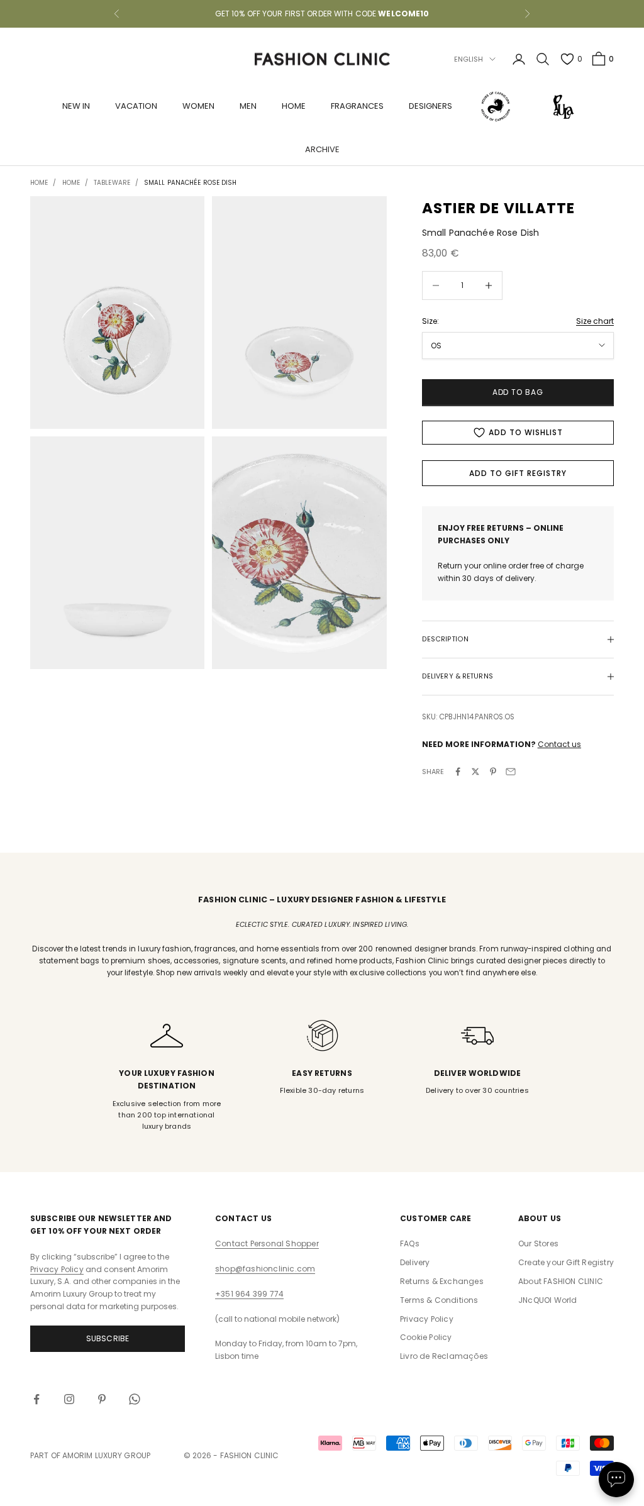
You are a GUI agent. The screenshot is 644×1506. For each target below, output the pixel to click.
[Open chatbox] (616, 1479)
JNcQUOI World (547, 1300)
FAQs (409, 1243)
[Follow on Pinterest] (102, 1399)
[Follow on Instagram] (69, 1399)
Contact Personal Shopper (267, 1243)
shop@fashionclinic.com (265, 1268)
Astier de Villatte (498, 208)
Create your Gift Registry (566, 1262)
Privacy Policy (57, 1269)
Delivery (415, 1262)
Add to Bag (518, 392)
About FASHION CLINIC (560, 1281)
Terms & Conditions (439, 1300)
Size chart (595, 321)
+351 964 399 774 (249, 1293)
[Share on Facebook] (458, 772)
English (469, 59)
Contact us (559, 744)
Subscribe (108, 1338)
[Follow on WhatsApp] (134, 1399)
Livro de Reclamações (444, 1356)
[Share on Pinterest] (493, 772)
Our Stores (538, 1243)
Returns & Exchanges (442, 1281)
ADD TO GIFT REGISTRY (517, 473)
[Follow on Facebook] (36, 1399)
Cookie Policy (426, 1337)
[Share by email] (511, 772)
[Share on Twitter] (475, 772)
